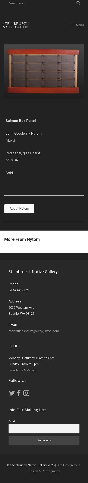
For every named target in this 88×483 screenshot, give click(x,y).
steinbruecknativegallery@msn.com (34, 331)
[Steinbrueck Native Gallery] (15, 25)
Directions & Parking (23, 370)
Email (12, 421)
